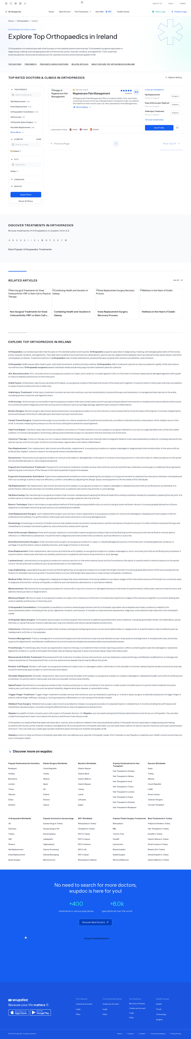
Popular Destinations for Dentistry (24, 763)
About (119, 1034)
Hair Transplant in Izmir (122, 781)
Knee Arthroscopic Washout (157, 103)
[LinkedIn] (20, 3)
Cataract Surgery (155, 799)
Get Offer (103, 12)
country (27, 139)
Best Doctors (65, 12)
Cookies (142, 1034)
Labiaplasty (48, 839)
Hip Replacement (20, 101)
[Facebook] (6, 3)
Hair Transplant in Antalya (123, 771)
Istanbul (11, 805)
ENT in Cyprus (84, 839)
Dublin (14, 171)
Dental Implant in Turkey (158, 854)
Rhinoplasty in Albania (87, 860)
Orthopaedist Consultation (24, 112)
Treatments (31, 64)
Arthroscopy (18, 117)
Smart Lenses (154, 794)
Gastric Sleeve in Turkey (158, 839)
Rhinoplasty (118, 823)
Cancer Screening (51, 849)
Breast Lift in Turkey (156, 849)
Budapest (12, 768)
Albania (46, 779)
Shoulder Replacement (22, 127)
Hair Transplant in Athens (123, 776)
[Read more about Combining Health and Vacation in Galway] (73, 298)
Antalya (11, 773)
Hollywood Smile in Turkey (159, 823)
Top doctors (14, 64)
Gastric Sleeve (84, 768)
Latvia (80, 794)
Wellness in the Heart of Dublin (158, 311)
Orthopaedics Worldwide (19, 818)
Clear (38, 139)
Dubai (10, 799)
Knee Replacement (21, 106)
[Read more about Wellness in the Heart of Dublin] (161, 298)
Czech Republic (50, 768)
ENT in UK (82, 849)
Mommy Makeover (121, 860)
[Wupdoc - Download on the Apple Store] (18, 1012)
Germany (12, 829)
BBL (114, 829)
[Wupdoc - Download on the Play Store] (40, 1012)
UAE (10, 839)
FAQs (78, 1014)
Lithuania (82, 799)
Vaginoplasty (48, 844)
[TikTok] (25, 3)
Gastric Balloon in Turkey (158, 860)
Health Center (123, 12)
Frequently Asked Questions (54, 64)
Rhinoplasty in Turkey (87, 823)
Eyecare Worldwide (156, 763)
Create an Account (84, 1004)
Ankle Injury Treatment (154, 111)
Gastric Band (83, 773)
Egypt (80, 805)
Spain (45, 784)
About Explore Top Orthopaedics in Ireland (113, 64)
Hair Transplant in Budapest (124, 807)
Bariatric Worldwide (87, 763)
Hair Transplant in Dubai (123, 797)
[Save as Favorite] (177, 127)
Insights (159, 1019)
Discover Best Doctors (93, 922)
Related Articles (80, 64)
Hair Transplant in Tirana (123, 786)
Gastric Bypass (84, 784)
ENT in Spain (83, 854)
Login (78, 1009)
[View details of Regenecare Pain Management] (60, 95)
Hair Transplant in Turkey (158, 829)
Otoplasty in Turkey (86, 829)
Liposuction (118, 844)
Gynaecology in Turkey (53, 823)
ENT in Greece (84, 844)
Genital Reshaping (51, 854)
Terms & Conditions (158, 1034)
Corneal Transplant (156, 805)
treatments (20, 89)
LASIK (150, 789)
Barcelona (12, 779)
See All (176, 280)
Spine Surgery (14, 860)
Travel (158, 1009)
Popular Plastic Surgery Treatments (129, 818)
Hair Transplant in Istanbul (124, 802)
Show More (16, 132)
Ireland (17, 151)
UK (44, 789)
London (11, 784)
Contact (130, 1034)
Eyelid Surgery (119, 854)
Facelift (116, 839)
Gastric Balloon (84, 779)
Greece (46, 799)
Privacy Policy (176, 1034)
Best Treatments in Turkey (160, 818)
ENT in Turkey (84, 834)
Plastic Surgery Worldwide (55, 763)
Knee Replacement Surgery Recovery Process (113, 313)
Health (159, 1004)
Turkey (46, 773)
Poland (46, 794)
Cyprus (46, 805)
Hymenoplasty (49, 834)
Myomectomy (49, 860)
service (18, 186)
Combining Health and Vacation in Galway (72, 313)
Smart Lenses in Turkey (158, 844)
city (16, 159)
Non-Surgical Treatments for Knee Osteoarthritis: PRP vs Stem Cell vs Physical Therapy (29, 313)
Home (51, 12)
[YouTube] (16, 3)
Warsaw (11, 794)
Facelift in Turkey (155, 834)
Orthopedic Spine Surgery (24, 122)
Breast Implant (119, 849)
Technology (161, 1014)
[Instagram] (11, 3)
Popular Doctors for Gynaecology (58, 818)
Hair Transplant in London (123, 792)
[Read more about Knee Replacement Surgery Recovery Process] (117, 298)
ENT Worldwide (85, 818)
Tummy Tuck (118, 834)
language (19, 179)
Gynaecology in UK (51, 829)
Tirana (11, 789)
